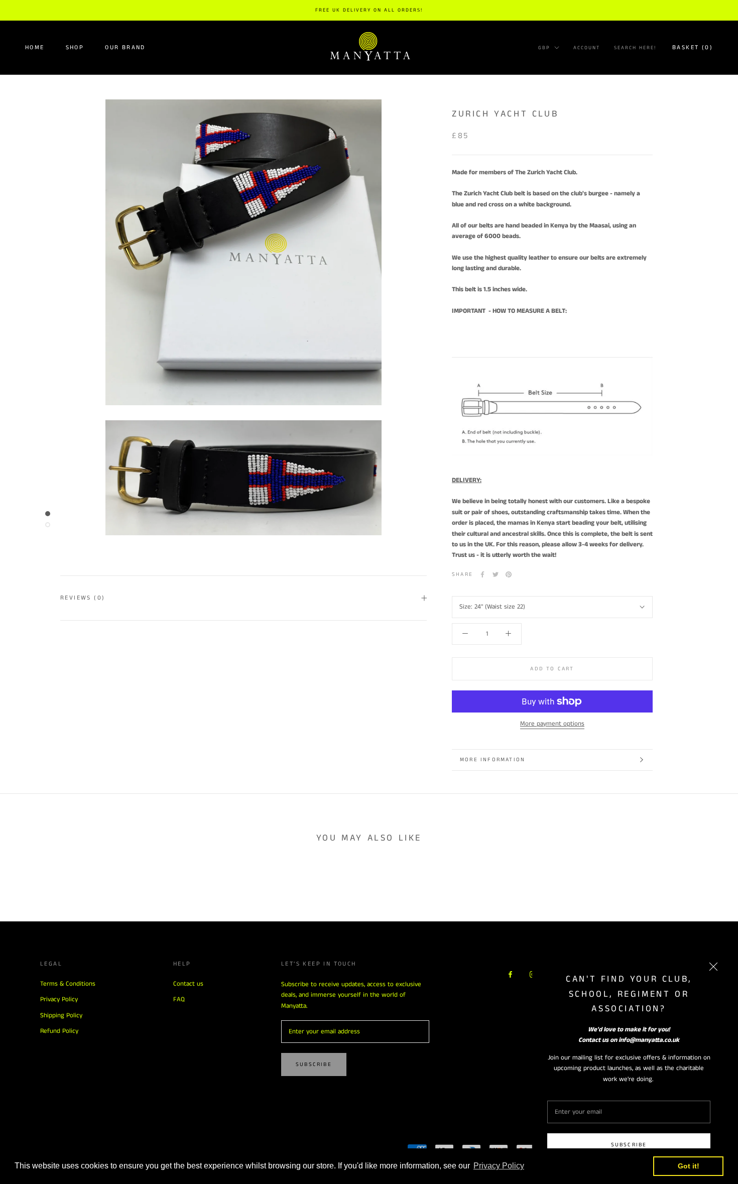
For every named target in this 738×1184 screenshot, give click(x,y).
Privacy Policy (59, 999)
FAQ (179, 999)
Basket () (692, 47)
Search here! (635, 47)
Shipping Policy (61, 1015)
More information (492, 760)
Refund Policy (59, 1031)
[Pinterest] (509, 574)
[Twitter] (496, 574)
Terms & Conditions (67, 984)
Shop (75, 47)
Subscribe (629, 1145)
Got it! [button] (688, 1166)
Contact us (188, 984)
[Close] (713, 966)
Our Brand (125, 47)
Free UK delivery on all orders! (369, 10)
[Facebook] (482, 574)
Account (586, 47)
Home (35, 47)
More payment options (552, 724)
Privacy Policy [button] (498, 1165)
